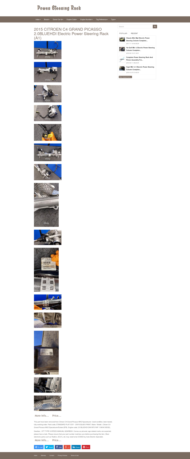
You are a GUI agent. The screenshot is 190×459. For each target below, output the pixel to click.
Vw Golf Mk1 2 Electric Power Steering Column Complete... (140, 48)
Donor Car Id (57, 19)
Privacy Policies (62, 455)
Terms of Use (75, 455)
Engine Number (86, 19)
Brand (46, 19)
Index (38, 19)
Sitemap (43, 455)
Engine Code (71, 19)
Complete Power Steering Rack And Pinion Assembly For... (139, 58)
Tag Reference (101, 19)
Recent (134, 33)
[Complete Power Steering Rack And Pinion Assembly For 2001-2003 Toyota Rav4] (122, 59)
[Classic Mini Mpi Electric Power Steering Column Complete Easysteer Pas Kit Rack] (122, 40)
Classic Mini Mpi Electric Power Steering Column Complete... (138, 39)
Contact (51, 455)
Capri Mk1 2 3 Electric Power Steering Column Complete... (140, 68)
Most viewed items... (125, 77)
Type (113, 19)
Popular (123, 33)
